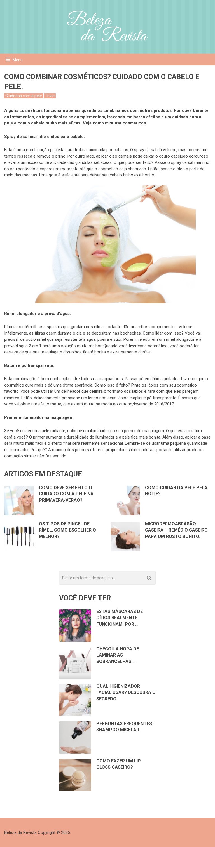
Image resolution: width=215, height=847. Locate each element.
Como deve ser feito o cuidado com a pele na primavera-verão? (66, 494)
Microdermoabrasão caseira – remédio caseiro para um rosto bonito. (176, 530)
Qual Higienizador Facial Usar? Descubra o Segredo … (126, 692)
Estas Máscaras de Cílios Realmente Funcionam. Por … (119, 618)
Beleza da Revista (20, 832)
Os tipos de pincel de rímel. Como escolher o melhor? (67, 530)
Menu (18, 59)
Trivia (50, 96)
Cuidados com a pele (23, 96)
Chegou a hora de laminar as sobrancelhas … (117, 655)
